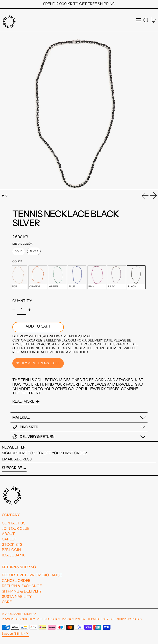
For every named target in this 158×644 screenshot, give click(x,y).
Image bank (13, 555)
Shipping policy (129, 619)
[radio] (18, 251)
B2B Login (11, 550)
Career (9, 539)
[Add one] (29, 310)
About (8, 534)
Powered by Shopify (18, 619)
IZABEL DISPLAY (24, 614)
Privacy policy (74, 619)
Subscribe (12, 468)
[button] (146, 20)
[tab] (3, 195)
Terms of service (101, 619)
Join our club (15, 528)
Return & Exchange (22, 586)
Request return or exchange (32, 575)
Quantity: (22, 301)
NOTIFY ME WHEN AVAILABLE (38, 363)
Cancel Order (16, 580)
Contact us (13, 523)
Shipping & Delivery (22, 591)
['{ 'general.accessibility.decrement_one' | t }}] (13, 310)
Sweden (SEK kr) (13, 633)
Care (7, 602)
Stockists (12, 544)
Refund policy (48, 619)
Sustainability (17, 596)
